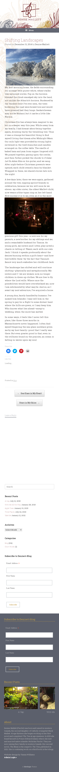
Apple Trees (9, 508)
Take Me (8, 515)
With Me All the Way (13, 504)
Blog (15, 380)
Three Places (10, 512)
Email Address (13, 563)
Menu (31, 30)
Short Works (10, 546)
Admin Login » (10, 757)
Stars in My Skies (29, 402)
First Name (10, 575)
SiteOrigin (27, 767)
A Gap (7, 501)
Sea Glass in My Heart (29, 393)
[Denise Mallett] (29, 11)
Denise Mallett (42, 44)
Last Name (10, 588)
